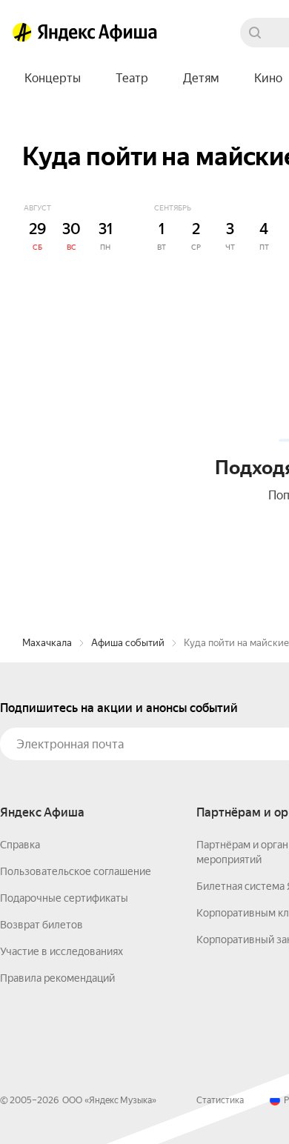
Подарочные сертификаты (64, 898)
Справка (20, 845)
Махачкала (47, 642)
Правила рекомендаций (57, 978)
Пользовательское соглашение (75, 871)
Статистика (220, 1100)
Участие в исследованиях (61, 951)
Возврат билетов (41, 925)
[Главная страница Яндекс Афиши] (22, 32)
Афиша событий (128, 642)
